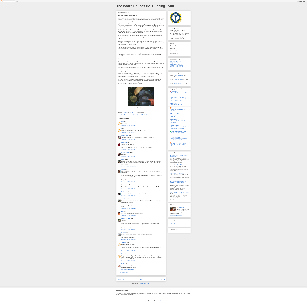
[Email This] (137, 112)
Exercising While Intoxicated (179, 113)
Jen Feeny (123, 242)
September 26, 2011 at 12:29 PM (128, 139)
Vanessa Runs (175, 125)
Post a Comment (124, 272)
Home (141, 279)
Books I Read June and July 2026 (179, 92)
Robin (122, 159)
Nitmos (123, 169)
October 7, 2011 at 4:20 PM (127, 269)
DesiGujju (123, 191)
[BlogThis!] (139, 112)
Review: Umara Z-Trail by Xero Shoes (179, 192)
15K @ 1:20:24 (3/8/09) (176, 64)
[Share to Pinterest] (143, 112)
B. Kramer (181, 207)
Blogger (161, 300)
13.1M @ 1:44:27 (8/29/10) (176, 65)
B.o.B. (122, 263)
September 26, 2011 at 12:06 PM (128, 125)
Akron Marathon (125, 114)
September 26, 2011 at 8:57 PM (128, 215)
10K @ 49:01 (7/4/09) (175, 63)
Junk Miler (123, 198)
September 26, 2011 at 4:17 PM (128, 195)
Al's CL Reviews (125, 152)
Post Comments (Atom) (144, 283)
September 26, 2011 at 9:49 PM (128, 239)
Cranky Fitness (175, 108)
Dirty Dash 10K (178, 79)
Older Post (162, 279)
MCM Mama (174, 119)
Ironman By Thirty (125, 218)
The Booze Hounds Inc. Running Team (145, 6)
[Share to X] (140, 112)
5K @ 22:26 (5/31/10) (175, 61)
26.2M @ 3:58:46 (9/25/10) (176, 66)
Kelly (122, 211)
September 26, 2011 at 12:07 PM (128, 132)
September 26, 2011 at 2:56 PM (128, 188)
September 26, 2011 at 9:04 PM (128, 229)
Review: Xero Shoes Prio (176, 165)
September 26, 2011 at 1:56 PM (128, 181)
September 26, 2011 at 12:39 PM (128, 149)
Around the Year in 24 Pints (178, 143)
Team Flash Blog (175, 137)
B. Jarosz (123, 232)
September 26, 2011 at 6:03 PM (128, 208)
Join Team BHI (173, 223)
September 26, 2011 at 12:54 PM (128, 156)
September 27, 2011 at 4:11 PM (128, 250)
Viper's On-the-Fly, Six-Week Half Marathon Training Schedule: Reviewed (178, 183)
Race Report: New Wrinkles (177, 173)
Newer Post (121, 279)
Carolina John (124, 135)
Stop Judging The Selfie (176, 104)
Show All (187, 148)
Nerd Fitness (174, 96)
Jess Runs (174, 91)
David (122, 121)
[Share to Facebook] (142, 112)
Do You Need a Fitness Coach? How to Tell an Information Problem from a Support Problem (179, 99)
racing (150, 114)
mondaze (137, 114)
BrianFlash (124, 142)
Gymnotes (174, 103)
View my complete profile (176, 215)
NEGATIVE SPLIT (144, 114)
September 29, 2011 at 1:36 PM (128, 260)
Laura (122, 254)
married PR (131, 114)
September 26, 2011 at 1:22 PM (128, 166)
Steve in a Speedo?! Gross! (178, 131)
